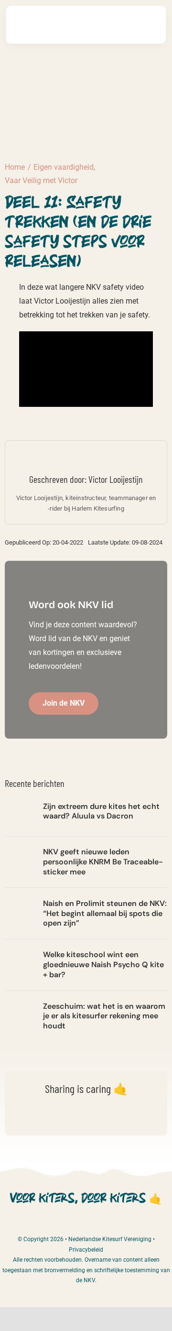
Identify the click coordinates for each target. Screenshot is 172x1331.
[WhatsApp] (69, 1118)
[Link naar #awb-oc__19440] (119, 25)
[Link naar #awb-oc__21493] (147, 24)
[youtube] (103, 1224)
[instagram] (86, 1224)
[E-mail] (117, 1118)
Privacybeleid (86, 1249)
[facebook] (69, 1224)
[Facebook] (22, 1118)
